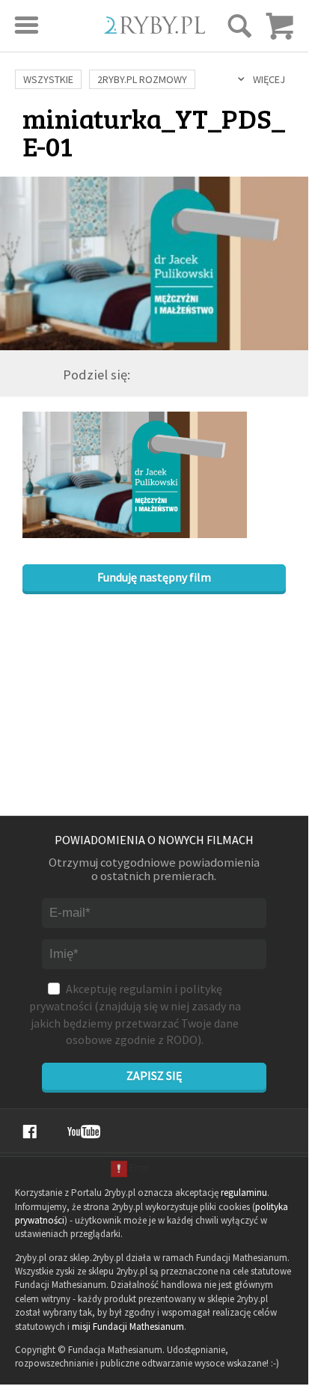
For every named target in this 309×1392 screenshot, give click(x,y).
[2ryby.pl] (154, 28)
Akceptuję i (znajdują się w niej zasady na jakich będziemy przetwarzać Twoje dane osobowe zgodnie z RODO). (135, 1014)
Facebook (29, 1131)
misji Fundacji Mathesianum (128, 1326)
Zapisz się (154, 1075)
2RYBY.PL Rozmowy (142, 79)
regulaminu (244, 1192)
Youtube (83, 1131)
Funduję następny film (154, 577)
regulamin (145, 988)
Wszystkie (48, 79)
